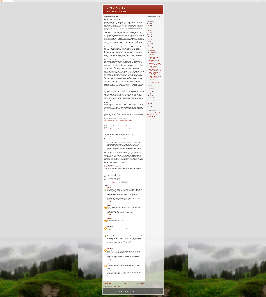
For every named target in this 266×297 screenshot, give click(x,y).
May (150, 93)
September (152, 56)
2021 (149, 27)
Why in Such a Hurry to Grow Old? (154, 58)
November (151, 52)
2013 (149, 41)
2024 (149, 25)
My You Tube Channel (152, 114)
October (151, 54)
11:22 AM (109, 214)
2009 (149, 49)
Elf (108, 187)
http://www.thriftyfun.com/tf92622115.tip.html (114, 166)
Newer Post (107, 283)
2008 (149, 103)
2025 (149, 23)
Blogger (147, 291)
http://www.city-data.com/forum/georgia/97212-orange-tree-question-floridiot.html (122, 135)
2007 (149, 105)
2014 (149, 39)
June (150, 91)
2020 (149, 28)
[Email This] (122, 182)
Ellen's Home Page (151, 116)
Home (124, 283)
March (151, 97)
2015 (149, 38)
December (151, 50)
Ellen (108, 205)
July (150, 90)
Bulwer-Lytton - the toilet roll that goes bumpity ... (155, 77)
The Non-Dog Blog (115, 8)
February (151, 99)
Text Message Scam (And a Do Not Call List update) (155, 64)
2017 (149, 34)
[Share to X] (124, 182)
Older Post (140, 283)
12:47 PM (109, 244)
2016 (149, 36)
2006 (149, 106)
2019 (149, 30)
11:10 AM (109, 201)
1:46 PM (109, 275)
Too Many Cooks (153, 84)
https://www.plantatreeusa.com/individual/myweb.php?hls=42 (118, 128)
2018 (149, 32)
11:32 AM (109, 229)
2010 (149, 47)
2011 (149, 45)
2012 (149, 43)
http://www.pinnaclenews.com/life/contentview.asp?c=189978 (118, 120)
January (151, 100)
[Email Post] (119, 182)
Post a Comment (109, 277)
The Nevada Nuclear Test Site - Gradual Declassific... (154, 73)
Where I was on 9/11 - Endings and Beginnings (155, 70)
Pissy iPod (151, 79)
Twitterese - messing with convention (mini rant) (154, 82)
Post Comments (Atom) (115, 286)
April (150, 95)
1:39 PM (109, 259)
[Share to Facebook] (125, 182)
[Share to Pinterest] (127, 182)
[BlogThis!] (123, 182)
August (151, 88)
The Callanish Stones (154, 85)
